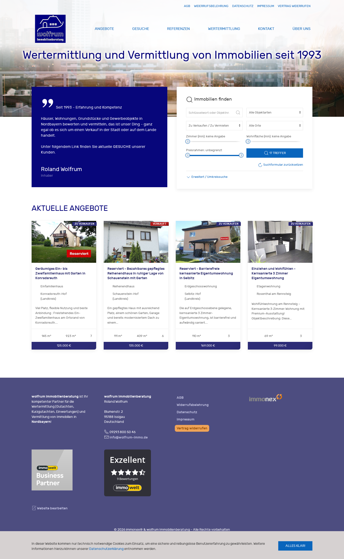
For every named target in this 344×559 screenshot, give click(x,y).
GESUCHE (122, 146)
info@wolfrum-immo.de (129, 437)
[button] (206, 177)
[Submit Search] (238, 112)
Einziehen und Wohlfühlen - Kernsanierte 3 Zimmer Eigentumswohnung (274, 273)
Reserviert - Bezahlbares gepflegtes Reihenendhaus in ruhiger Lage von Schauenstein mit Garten (136, 273)
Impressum (265, 6)
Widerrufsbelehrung (211, 6)
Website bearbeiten (52, 508)
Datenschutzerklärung (106, 549)
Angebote (104, 29)
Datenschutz (242, 6)
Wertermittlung (224, 29)
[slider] (187, 141)
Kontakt (266, 29)
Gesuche (140, 29)
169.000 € (208, 345)
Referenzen (178, 29)
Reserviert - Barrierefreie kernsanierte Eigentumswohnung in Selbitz (206, 273)
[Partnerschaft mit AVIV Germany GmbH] (52, 469)
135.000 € (136, 345)
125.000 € (64, 345)
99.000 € (280, 345)
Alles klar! (295, 546)
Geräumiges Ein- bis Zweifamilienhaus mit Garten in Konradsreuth (60, 273)
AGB (187, 6)
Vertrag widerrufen (294, 6)
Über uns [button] (302, 29)
